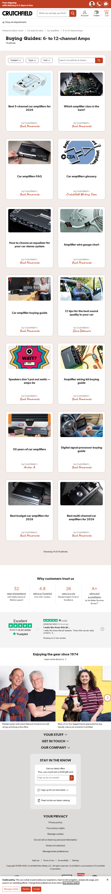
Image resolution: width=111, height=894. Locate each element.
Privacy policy (55, 822)
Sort (45, 60)
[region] (55, 698)
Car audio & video (35, 31)
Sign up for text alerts (53, 790)
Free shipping (17, 4)
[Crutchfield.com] (17, 13)
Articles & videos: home (12, 31)
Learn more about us (54, 659)
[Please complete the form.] (99, 60)
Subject (14, 60)
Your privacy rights (55, 828)
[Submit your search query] (72, 13)
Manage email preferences (56, 851)
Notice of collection (55, 846)
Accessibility (63, 861)
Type (30, 60)
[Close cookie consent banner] (107, 879)
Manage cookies (55, 834)
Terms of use (48, 861)
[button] (107, 697)
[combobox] (56, 13)
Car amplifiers (53, 31)
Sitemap (75, 861)
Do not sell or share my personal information (55, 840)
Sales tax (35, 861)
